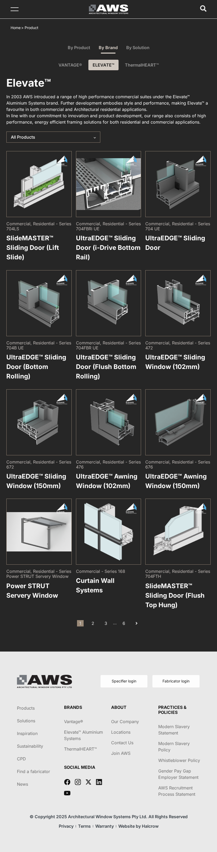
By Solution (138, 47)
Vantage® (73, 721)
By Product (79, 47)
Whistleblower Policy (179, 760)
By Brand (108, 47)
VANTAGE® (70, 65)
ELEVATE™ (103, 65)
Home (16, 27)
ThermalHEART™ (142, 65)
